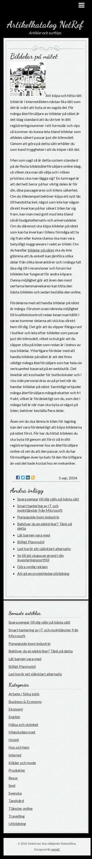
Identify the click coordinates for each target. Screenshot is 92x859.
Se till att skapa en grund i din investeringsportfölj (40, 557)
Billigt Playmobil (30, 542)
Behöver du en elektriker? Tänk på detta (40, 651)
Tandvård (16, 800)
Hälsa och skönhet (23, 724)
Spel (11, 785)
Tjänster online (20, 808)
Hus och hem (18, 747)
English (14, 717)
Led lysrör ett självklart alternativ (44, 548)
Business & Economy (25, 701)
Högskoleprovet (21, 732)
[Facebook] (18, 477)
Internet (14, 755)
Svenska (15, 793)
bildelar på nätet (41, 250)
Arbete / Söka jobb (23, 694)
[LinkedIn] (28, 477)
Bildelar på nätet (34, 56)
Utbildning (17, 823)
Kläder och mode (22, 762)
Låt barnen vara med (33, 535)
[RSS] (33, 477)
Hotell (13, 739)
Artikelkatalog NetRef (45, 24)
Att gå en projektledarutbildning (43, 573)
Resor (13, 778)
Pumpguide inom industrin (38, 517)
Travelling (16, 816)
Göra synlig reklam (32, 566)
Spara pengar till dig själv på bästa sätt (48, 499)
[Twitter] (23, 477)
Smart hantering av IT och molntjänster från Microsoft (40, 508)
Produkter (16, 770)
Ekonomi (15, 709)
